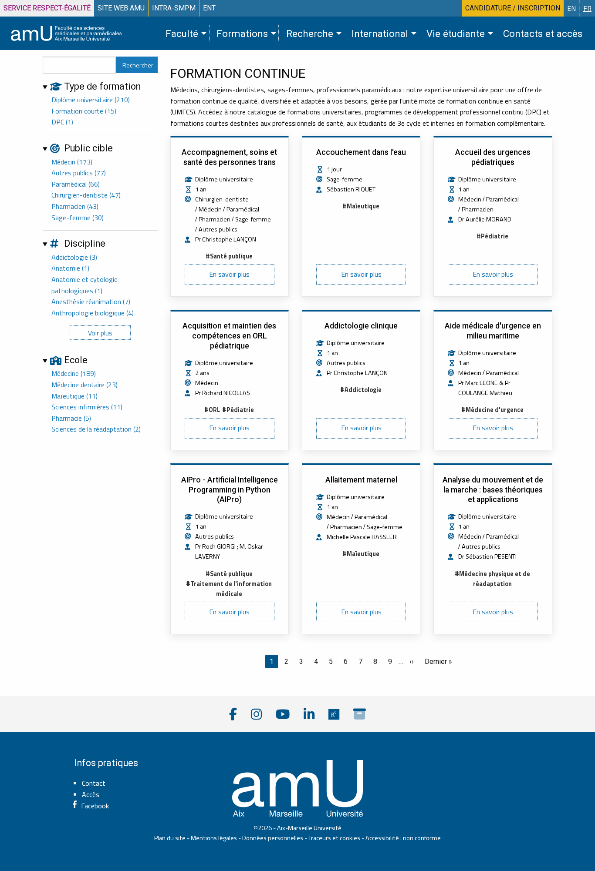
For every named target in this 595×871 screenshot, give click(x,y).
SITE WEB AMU (121, 8)
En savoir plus (229, 274)
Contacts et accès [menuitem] (542, 33)
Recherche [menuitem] (309, 33)
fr (587, 8)
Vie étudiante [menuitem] (455, 33)
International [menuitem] (380, 33)
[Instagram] (256, 714)
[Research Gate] (333, 714)
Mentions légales (214, 838)
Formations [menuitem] (242, 33)
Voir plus (100, 333)
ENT (209, 8)
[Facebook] (233, 714)
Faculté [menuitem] (182, 33)
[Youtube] (283, 714)
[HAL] (359, 714)
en (571, 8)
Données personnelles (272, 838)
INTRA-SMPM (174, 8)
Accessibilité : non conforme (403, 838)
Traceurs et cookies (334, 838)
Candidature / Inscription (512, 8)
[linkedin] (309, 714)
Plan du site (170, 838)
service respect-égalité (47, 8)
